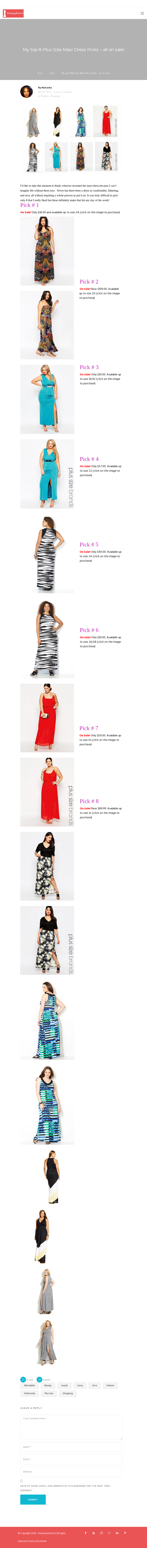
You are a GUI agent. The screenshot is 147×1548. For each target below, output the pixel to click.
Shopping (55, 96)
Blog (52, 73)
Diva (94, 1385)
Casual (64, 1385)
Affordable (29, 1385)
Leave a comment (63, 91)
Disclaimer (41, 1541)
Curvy (80, 1385)
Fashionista (29, 1393)
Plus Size (49, 1393)
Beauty (47, 1385)
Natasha (47, 88)
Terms (31, 1541)
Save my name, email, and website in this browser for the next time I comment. (65, 1488)
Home (40, 73)
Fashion (45, 96)
